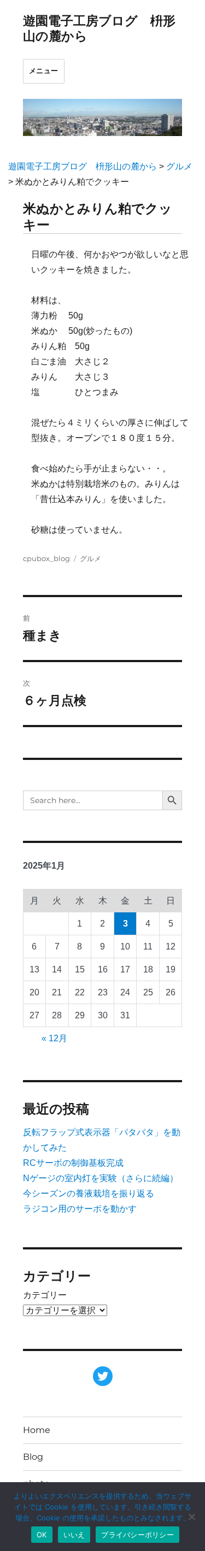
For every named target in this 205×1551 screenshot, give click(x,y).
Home (36, 1430)
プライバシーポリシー (137, 1534)
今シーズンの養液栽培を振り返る (88, 1193)
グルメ (90, 558)
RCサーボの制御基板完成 (73, 1162)
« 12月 (54, 1038)
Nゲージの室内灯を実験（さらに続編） (100, 1178)
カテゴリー (45, 1295)
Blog (33, 1457)
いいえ (74, 1534)
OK (42, 1534)
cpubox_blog (46, 558)
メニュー (43, 71)
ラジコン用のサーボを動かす (80, 1208)
